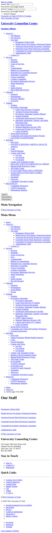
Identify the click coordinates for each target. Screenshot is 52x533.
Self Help (9, 140)
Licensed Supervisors (19, 331)
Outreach (9, 92)
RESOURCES (11, 184)
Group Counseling (18, 77)
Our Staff (14, 40)
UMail (8, 491)
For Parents (19, 160)
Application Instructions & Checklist (29, 118)
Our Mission (15, 36)
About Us (9, 33)
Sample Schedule (22, 116)
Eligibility (14, 62)
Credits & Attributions (14, 512)
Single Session (16, 88)
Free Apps (15, 142)
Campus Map (11, 484)
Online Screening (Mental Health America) (27, 338)
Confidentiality (16, 68)
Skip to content (6, 2)
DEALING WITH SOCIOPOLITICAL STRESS (30, 164)
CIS (7, 489)
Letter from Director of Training (27, 110)
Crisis (13, 86)
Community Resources (19, 186)
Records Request (17, 281)
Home (8, 222)
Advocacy (15, 179)
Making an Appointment (20, 70)
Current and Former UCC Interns (28, 129)
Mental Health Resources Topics (23, 166)
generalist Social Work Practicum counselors (32, 49)
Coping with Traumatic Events (22, 162)
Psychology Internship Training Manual (30, 114)
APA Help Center (17, 168)
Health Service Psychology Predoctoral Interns (33, 44)
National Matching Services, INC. (28, 127)
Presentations (16, 97)
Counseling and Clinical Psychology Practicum (29, 329)
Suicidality (15, 177)
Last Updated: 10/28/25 (10, 531)
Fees (12, 66)
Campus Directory (13, 482)
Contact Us (15, 55)
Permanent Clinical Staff (24, 42)
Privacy (9, 510)
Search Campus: (7, 9)
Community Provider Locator (22, 181)
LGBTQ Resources (18, 188)
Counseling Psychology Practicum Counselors (33, 51)
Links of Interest (21, 131)
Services (9, 57)
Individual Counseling (19, 75)
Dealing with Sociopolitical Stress (23, 355)
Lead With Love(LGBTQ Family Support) (21, 367)
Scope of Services (17, 64)
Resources (10, 377)
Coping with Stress (18, 153)
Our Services (16, 38)
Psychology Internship (19, 107)
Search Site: (5, 4)
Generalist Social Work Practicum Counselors (32, 240)
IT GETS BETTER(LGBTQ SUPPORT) (27, 170)
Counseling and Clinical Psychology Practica (28, 136)
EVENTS (14, 101)
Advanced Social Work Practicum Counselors (32, 46)
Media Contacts (12, 516)
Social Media (16, 290)
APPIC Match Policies (24, 318)
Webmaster (10, 468)
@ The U (9, 493)
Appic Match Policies (23, 125)
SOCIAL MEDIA (18, 99)
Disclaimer (10, 507)
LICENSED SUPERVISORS (22, 138)
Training (9, 103)
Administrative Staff (23, 53)
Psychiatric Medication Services (23, 81)
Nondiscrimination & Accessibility (19, 505)
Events (13, 292)
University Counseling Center (19, 23)
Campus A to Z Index (14, 480)
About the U (10, 514)
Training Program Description (26, 112)
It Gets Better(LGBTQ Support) (18, 362)
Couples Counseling (18, 79)
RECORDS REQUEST (20, 90)
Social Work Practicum (19, 133)
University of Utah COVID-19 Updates (16, 16)
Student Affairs (8, 28)
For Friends (19, 157)
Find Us (9, 463)
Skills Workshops (17, 83)
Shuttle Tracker (11, 486)
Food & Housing (17, 151)
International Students (19, 190)
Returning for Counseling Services (24, 73)
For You (18, 155)
